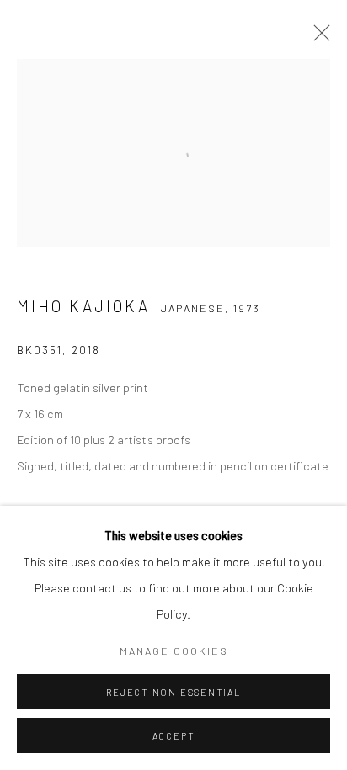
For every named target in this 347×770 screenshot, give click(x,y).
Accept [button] (173, 735)
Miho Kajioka (83, 306)
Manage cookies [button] (174, 650)
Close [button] (317, 37)
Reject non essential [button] (173, 692)
